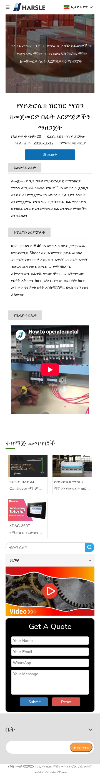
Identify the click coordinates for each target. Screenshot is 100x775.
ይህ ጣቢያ (78, 143)
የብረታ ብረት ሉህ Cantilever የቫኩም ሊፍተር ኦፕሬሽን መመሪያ (24, 486)
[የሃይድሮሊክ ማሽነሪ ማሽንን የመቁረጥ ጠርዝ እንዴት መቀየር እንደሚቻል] (72, 466)
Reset (66, 702)
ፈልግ (89, 547)
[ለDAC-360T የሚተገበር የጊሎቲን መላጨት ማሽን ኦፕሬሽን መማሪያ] (28, 510)
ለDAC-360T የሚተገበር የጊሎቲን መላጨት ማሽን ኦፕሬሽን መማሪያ (23, 530)
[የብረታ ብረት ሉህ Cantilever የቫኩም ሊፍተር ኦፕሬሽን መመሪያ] (28, 466)
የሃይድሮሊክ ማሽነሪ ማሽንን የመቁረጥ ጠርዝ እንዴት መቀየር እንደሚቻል (71, 486)
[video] (50, 591)
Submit (34, 702)
